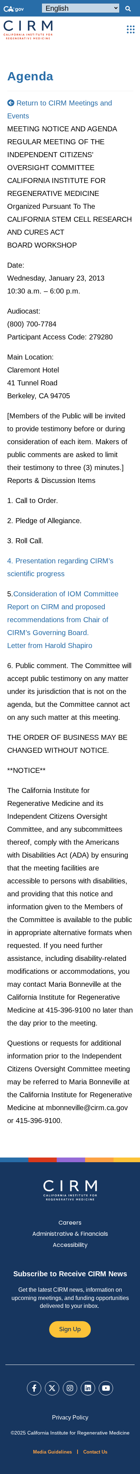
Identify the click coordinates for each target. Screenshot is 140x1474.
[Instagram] (70, 1388)
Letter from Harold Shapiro (49, 645)
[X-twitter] (52, 1388)
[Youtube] (106, 1388)
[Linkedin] (88, 1388)
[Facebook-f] (34, 1388)
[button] (128, 9)
